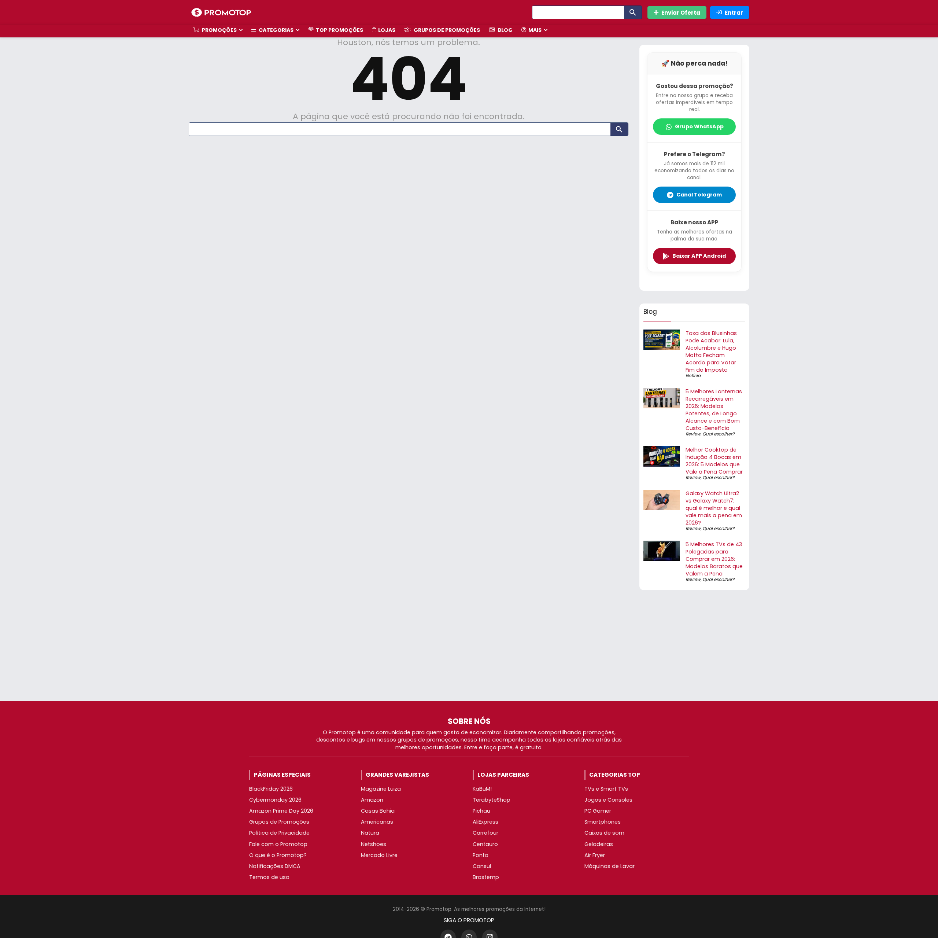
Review (693, 434)
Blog (504, 30)
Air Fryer (594, 855)
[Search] (633, 12)
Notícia (693, 375)
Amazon (372, 799)
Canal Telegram (699, 194)
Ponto (480, 855)
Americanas (377, 821)
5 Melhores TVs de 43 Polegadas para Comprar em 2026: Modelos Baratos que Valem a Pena (714, 559)
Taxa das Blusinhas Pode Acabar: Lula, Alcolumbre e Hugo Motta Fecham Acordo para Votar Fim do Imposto (711, 352)
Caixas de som (604, 832)
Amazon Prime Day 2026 (281, 810)
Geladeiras (598, 844)
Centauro (485, 844)
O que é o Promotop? (278, 855)
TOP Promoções (339, 30)
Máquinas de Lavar (609, 866)
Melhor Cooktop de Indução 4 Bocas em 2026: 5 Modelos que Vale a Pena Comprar (714, 460)
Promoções (219, 30)
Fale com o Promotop (278, 844)
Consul (482, 866)
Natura (370, 832)
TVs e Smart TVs (606, 788)
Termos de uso (269, 877)
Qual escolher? (718, 434)
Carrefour (485, 832)
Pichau (481, 810)
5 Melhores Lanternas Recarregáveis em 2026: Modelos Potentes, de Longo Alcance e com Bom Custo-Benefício (714, 410)
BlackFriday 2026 (271, 788)
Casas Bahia (378, 810)
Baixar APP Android (699, 256)
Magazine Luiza (381, 788)
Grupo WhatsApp (699, 126)
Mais (535, 30)
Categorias (275, 30)
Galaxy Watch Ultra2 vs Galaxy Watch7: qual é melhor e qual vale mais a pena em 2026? (714, 508)
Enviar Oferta (680, 12)
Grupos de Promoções (446, 30)
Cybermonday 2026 (275, 799)
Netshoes (373, 844)
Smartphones (602, 821)
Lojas (386, 30)
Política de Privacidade (279, 832)
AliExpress (485, 821)
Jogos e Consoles (608, 799)
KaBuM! (482, 788)
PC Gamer (597, 810)
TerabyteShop (491, 799)
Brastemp (486, 877)
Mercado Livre (379, 855)
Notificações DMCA (274, 866)
